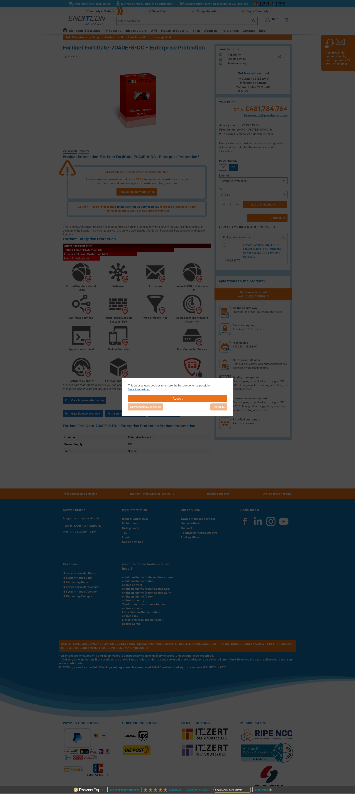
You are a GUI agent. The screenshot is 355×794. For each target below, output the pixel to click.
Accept (177, 398)
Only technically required (145, 406)
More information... (139, 389)
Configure (219, 406)
